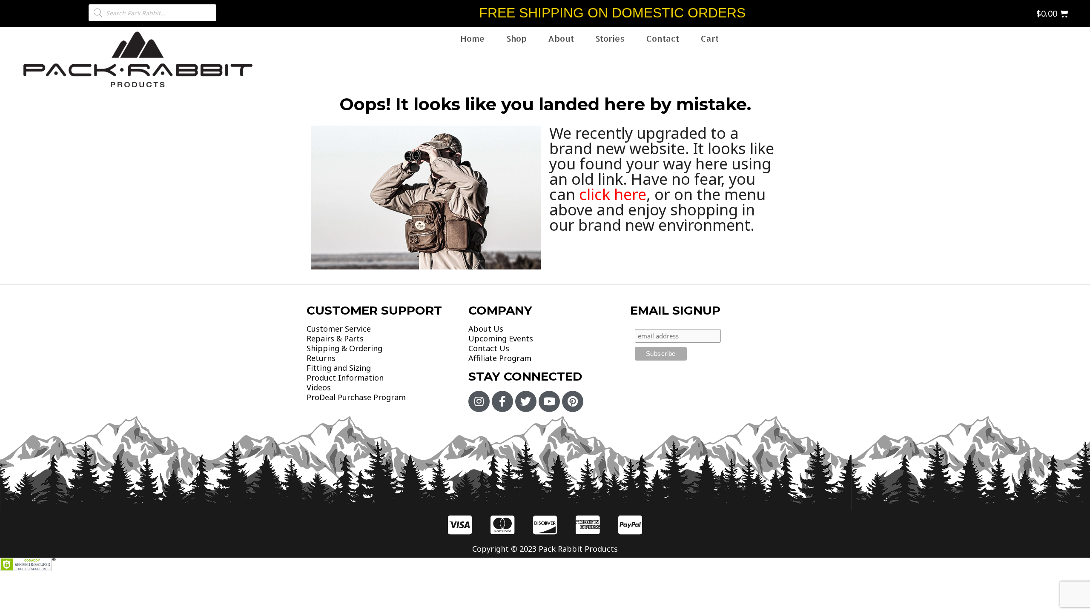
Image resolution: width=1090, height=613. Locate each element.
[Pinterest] (572, 401)
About (561, 38)
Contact (662, 38)
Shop (516, 38)
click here (612, 194)
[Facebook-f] (502, 401)
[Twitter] (525, 401)
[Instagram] (479, 401)
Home (472, 38)
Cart (709, 38)
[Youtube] (549, 401)
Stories (610, 38)
